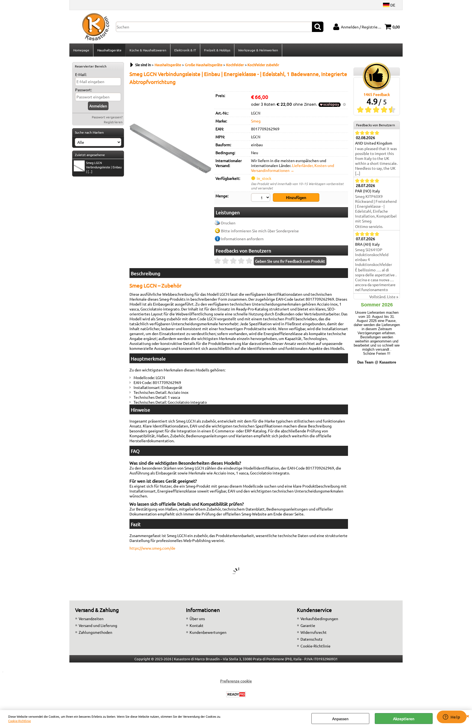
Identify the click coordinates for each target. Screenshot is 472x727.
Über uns (197, 618)
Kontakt (196, 625)
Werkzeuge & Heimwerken (258, 50)
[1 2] (261, 198)
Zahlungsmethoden (95, 632)
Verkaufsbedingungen (319, 618)
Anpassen (340, 718)
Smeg (256, 120)
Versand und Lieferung (98, 625)
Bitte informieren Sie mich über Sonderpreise (260, 230)
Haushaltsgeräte (109, 50)
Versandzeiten (91, 618)
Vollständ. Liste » (383, 296)
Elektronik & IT (185, 50)
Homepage (81, 50)
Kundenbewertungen (208, 632)
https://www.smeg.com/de (152, 548)
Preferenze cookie (236, 680)
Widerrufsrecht (313, 632)
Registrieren (113, 122)
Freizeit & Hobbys (217, 50)
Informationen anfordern (242, 238)
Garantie (307, 625)
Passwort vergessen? (107, 117)
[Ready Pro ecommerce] (236, 694)
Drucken (228, 222)
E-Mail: (81, 74)
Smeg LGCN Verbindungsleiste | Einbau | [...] (104, 167)
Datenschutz (311, 639)
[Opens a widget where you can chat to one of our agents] (451, 717)
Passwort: (83, 89)
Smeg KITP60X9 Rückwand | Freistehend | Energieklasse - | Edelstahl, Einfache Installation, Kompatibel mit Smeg (376, 208)
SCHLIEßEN (467, 715)
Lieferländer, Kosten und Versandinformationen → (292, 168)
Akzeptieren (403, 718)
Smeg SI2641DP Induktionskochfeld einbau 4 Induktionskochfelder (373, 257)
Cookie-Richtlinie (19, 721)
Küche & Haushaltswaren (147, 50)
